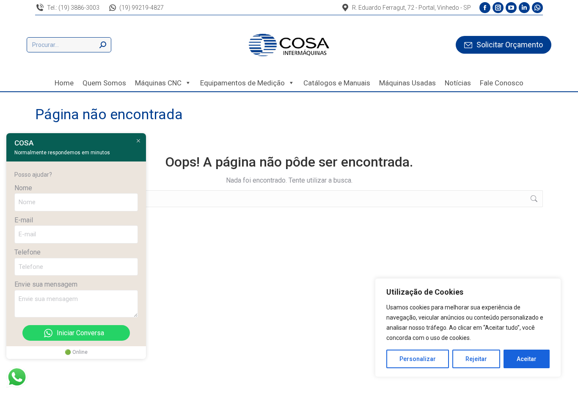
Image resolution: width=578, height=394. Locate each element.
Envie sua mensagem (45, 284)
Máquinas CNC (158, 83)
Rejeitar (476, 359)
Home (64, 83)
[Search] (102, 44)
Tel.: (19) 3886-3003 (73, 7)
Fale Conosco (501, 83)
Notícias (458, 83)
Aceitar (527, 359)
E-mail (23, 220)
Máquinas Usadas (407, 83)
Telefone (27, 252)
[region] (468, 327)
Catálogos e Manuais (336, 83)
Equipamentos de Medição (242, 83)
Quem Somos (104, 83)
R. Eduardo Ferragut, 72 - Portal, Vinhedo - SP (411, 7)
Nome (23, 188)
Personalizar (417, 359)
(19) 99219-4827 (141, 7)
